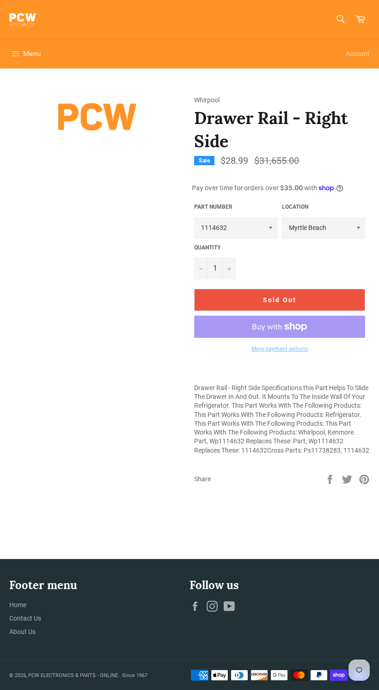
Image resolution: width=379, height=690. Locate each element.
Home (17, 605)
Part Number (213, 207)
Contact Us (25, 618)
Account (358, 53)
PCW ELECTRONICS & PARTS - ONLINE (73, 675)
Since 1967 (134, 675)
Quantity (207, 247)
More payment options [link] (279, 349)
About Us (22, 631)
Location (295, 207)
